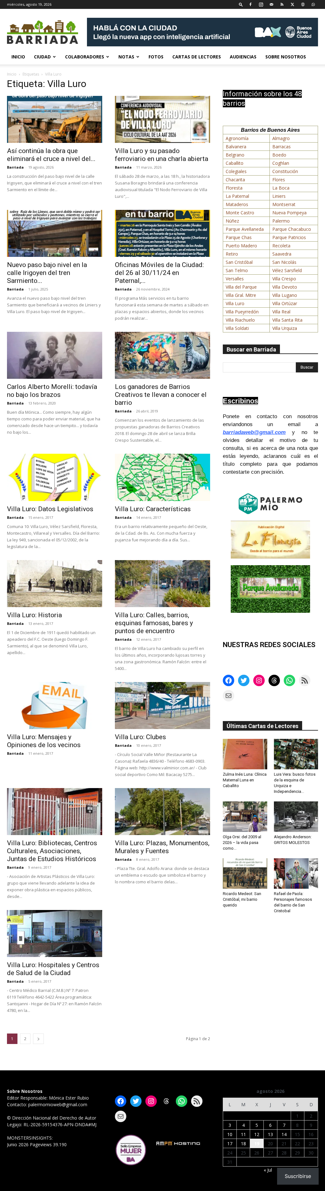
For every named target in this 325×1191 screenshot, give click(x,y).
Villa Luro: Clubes (140, 737)
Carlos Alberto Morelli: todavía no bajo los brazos (52, 390)
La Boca (280, 188)
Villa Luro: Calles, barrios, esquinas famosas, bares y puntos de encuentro (154, 623)
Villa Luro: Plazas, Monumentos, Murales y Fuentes (162, 847)
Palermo (281, 221)
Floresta (234, 188)
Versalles (235, 279)
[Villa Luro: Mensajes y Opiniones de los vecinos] (54, 705)
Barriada (15, 167)
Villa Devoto (284, 287)
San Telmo (237, 270)
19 (256, 1144)
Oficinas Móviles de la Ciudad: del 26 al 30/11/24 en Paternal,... (159, 272)
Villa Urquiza (284, 328)
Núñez (232, 221)
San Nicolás (284, 262)
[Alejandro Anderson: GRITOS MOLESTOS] (296, 816)
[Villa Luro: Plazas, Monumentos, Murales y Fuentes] (162, 811)
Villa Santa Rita (287, 320)
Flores (278, 180)
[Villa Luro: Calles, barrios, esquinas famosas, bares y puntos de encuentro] (162, 583)
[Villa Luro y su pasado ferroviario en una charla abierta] (162, 119)
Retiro (232, 254)
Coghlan (280, 163)
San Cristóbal (239, 262)
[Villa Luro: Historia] (54, 583)
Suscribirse (298, 1176)
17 (229, 1144)
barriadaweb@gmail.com (254, 432)
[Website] (303, 4)
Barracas (281, 147)
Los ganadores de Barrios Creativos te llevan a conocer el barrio (161, 394)
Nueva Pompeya (289, 213)
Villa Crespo (284, 279)
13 (270, 1134)
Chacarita (235, 180)
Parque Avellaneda (245, 229)
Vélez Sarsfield (287, 270)
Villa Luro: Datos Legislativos (50, 509)
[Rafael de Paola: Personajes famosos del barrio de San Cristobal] (296, 873)
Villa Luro (235, 303)
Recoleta (281, 246)
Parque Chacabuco (291, 229)
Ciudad (42, 57)
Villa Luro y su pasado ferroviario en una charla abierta (161, 155)
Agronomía (237, 138)
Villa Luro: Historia (34, 615)
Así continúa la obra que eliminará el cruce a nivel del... (51, 155)
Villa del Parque (241, 287)
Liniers (279, 196)
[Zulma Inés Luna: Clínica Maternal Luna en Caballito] (245, 754)
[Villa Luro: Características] (162, 477)
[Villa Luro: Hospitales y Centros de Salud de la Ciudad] (54, 933)
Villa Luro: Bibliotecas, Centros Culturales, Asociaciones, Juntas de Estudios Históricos (52, 851)
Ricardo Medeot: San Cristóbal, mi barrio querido (242, 899)
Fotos (156, 57)
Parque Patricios (289, 237)
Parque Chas (239, 237)
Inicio (18, 57)
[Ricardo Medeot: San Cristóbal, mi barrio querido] (245, 873)
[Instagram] (261, 4)
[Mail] (271, 4)
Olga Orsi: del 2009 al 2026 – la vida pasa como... (242, 842)
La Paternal (237, 196)
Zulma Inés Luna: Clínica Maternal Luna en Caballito (245, 780)
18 (243, 1144)
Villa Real (281, 312)
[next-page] (38, 1039)
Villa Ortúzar (284, 303)
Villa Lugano (284, 295)
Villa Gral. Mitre (241, 295)
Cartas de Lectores (196, 57)
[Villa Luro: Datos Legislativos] (54, 477)
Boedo (279, 155)
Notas (126, 57)
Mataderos (237, 204)
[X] (292, 4)
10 (229, 1134)
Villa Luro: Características (153, 509)
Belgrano (235, 155)
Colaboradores (84, 57)
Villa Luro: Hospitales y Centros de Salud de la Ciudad (53, 969)
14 (284, 1134)
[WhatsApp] (313, 4)
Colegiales (236, 171)
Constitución (285, 171)
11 (243, 1134)
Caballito (234, 163)
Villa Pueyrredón (242, 312)
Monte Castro (240, 213)
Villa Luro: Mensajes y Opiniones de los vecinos (44, 741)
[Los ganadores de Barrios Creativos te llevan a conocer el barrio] (162, 355)
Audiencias (243, 57)
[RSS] (282, 4)
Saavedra (281, 254)
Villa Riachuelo (240, 320)
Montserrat (283, 204)
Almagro (281, 138)
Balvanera (236, 147)
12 (256, 1134)
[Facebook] (250, 4)
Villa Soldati (237, 328)
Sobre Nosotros (285, 57)
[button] (241, 4)
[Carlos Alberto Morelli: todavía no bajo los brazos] (54, 355)
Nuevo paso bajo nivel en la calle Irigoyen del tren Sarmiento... (47, 272)
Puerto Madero (241, 246)
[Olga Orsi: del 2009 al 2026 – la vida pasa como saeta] (245, 816)
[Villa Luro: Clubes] (162, 705)
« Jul (268, 1170)
